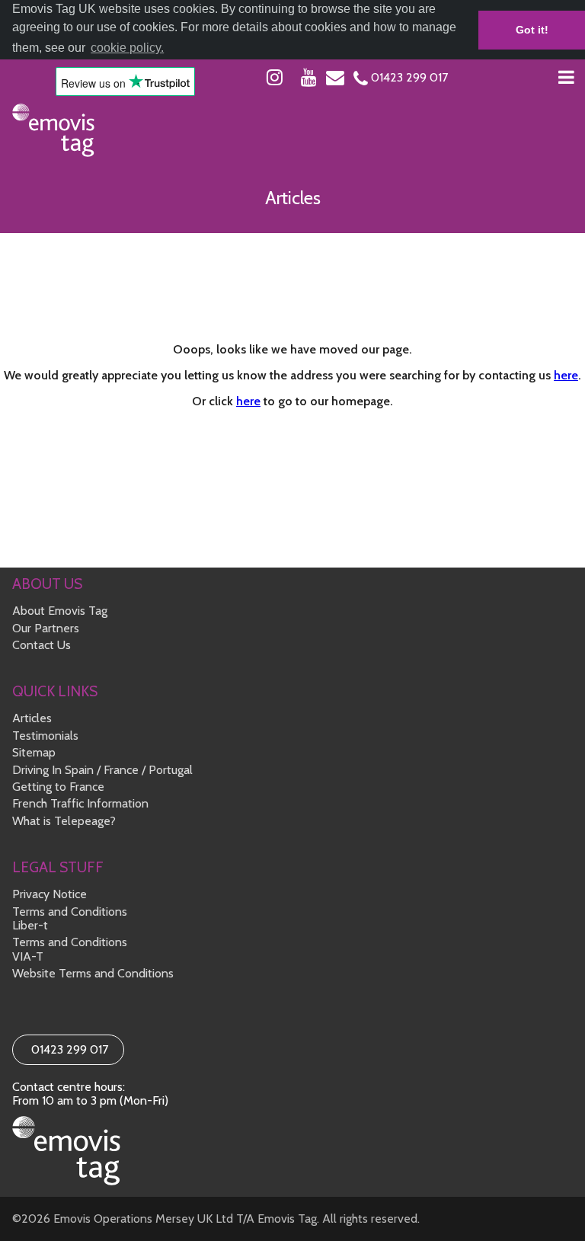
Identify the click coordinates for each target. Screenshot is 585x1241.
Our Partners (45, 628)
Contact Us (41, 645)
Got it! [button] (532, 30)
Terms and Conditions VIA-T (69, 949)
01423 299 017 (68, 1049)
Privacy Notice (49, 894)
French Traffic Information (80, 803)
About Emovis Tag (59, 610)
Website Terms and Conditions (93, 973)
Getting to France (58, 786)
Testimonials (45, 735)
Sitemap (34, 752)
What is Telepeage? (64, 821)
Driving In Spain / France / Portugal (102, 770)
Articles (32, 718)
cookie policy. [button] (127, 47)
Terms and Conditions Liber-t (69, 918)
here (566, 375)
